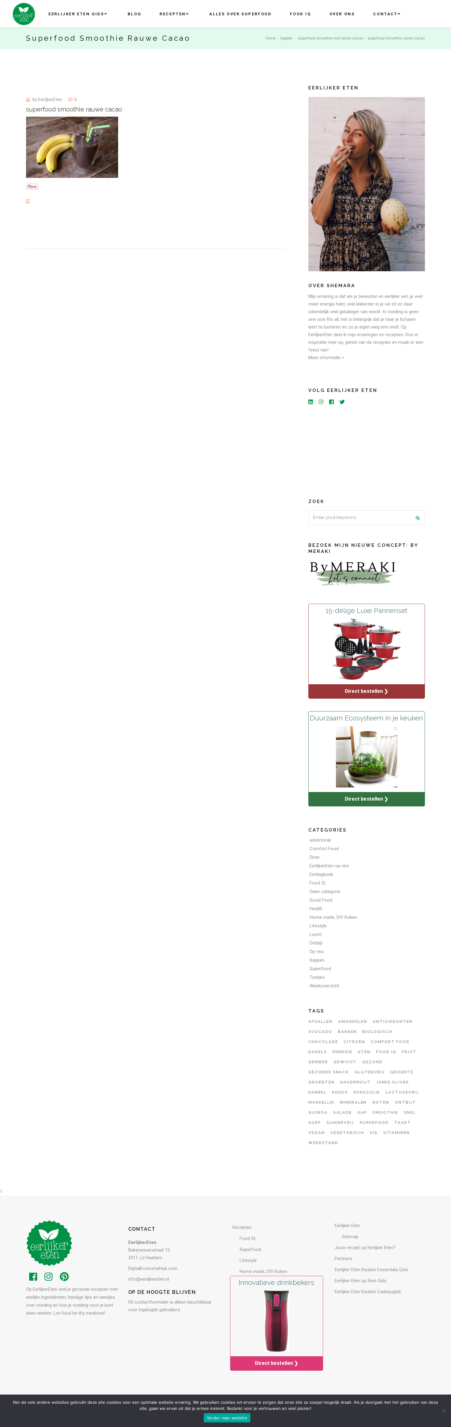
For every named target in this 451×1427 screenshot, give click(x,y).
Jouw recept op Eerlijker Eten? (365, 1247)
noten (380, 1102)
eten (364, 1052)
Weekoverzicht (324, 986)
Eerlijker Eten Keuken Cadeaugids (368, 1291)
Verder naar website (227, 1417)
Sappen (286, 38)
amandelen (352, 1021)
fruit (409, 1052)
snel (410, 1112)
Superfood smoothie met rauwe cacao (330, 38)
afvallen (320, 1021)
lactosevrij (402, 1092)
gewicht (345, 1062)
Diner (315, 857)
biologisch (377, 1031)
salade (342, 1112)
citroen (354, 1041)
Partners (343, 1258)
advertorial (320, 840)
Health (316, 908)
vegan (316, 1132)
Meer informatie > (326, 357)
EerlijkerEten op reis (329, 866)
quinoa (318, 1112)
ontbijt (406, 1102)
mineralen (353, 1102)
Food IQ (318, 883)
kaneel (317, 1092)
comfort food (390, 1041)
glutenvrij (370, 1072)
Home (270, 38)
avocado (320, 1031)
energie (343, 1052)
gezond (372, 1062)
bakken (347, 1031)
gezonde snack (328, 1072)
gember (318, 1062)
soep (314, 1122)
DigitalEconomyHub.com (152, 1268)
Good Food (321, 900)
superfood (374, 1122)
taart (402, 1122)
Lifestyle (318, 926)
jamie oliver (392, 1082)
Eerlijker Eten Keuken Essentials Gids (371, 1269)
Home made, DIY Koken (333, 917)
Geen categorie (325, 891)
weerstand (323, 1142)
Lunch (316, 934)
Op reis (317, 951)
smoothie (385, 1112)
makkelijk (321, 1102)
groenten (321, 1082)
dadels (317, 1052)
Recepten (242, 1227)
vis (374, 1132)
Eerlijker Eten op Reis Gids (361, 1280)
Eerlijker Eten (347, 1225)
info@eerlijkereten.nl (148, 1279)
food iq (386, 1052)
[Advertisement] (366, 450)
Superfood (320, 968)
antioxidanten (393, 1021)
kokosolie (366, 1092)
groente (401, 1072)
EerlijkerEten (50, 99)
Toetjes (317, 977)
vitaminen (396, 1132)
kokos (340, 1092)
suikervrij (340, 1122)
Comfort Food (324, 848)
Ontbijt (316, 943)
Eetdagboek (321, 874)
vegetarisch (347, 1132)
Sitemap (350, 1236)
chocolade (323, 1041)
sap (362, 1112)
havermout (355, 1082)
